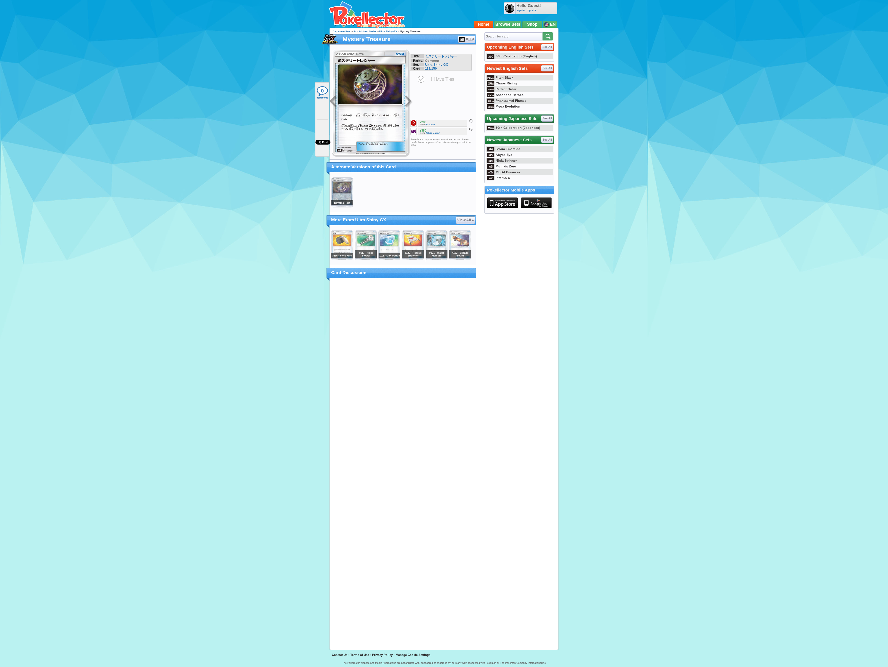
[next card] (409, 102)
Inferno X (503, 178)
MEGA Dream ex (508, 172)
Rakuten (430, 124)
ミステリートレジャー (441, 56)
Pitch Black (504, 77)
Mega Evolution (508, 106)
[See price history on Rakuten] (470, 121)
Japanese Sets (342, 31)
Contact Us (339, 655)
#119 (470, 39)
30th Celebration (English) (516, 56)
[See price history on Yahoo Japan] (470, 129)
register (531, 10)
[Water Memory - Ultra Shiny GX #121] (436, 259)
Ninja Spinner (506, 160)
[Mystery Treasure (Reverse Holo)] (342, 206)
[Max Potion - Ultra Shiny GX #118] (389, 259)
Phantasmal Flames (511, 100)
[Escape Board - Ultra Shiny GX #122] (460, 259)
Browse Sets (507, 24)
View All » (465, 220)
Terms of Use (359, 655)
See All (547, 47)
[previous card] (333, 102)
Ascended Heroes (510, 95)
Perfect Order (506, 89)
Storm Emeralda (508, 149)
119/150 (431, 68)
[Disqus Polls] (403, 342)
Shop (532, 24)
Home (483, 24)
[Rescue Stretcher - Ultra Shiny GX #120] (413, 259)
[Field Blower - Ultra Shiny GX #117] (366, 259)
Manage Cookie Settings (413, 655)
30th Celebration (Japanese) (518, 128)
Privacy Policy (382, 655)
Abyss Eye (504, 155)
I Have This (442, 79)
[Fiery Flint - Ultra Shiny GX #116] (342, 259)
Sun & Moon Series (364, 31)
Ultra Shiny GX (388, 31)
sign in (520, 10)
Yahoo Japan (433, 133)
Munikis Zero (506, 166)
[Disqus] (403, 461)
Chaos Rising (506, 83)
